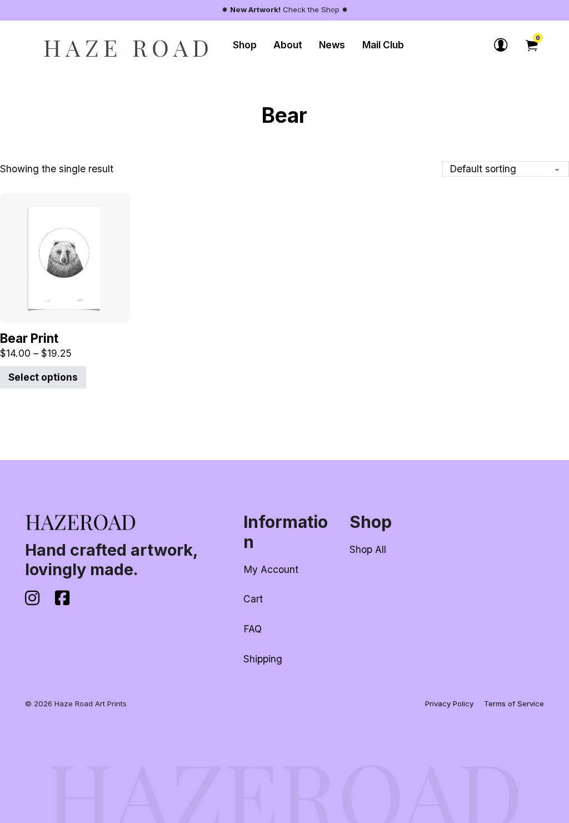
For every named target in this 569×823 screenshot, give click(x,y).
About (287, 45)
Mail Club (383, 45)
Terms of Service (514, 703)
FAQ (252, 629)
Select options (43, 377)
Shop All (368, 549)
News (332, 45)
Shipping (262, 659)
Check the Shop (311, 9)
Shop (245, 45)
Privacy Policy (449, 703)
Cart (253, 599)
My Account (270, 569)
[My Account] (500, 45)
